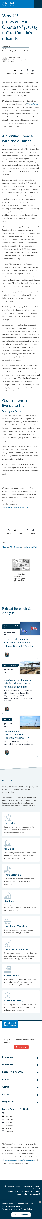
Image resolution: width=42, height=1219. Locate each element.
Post (9, 73)
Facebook (9, 1125)
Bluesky (9, 1116)
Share (21, 73)
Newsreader (11, 1128)
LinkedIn (9, 1119)
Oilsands (17, 547)
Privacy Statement (32, 1194)
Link (33, 73)
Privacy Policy (26, 1209)
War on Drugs (32, 104)
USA (11, 547)
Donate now (21, 1047)
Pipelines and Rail (30, 547)
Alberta (5, 547)
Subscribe (10, 1131)
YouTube (9, 1122)
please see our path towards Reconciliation (18, 1160)
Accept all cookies (21, 1214)
